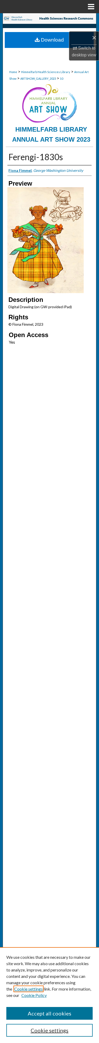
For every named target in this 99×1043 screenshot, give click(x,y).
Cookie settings (28, 988)
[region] (49, 995)
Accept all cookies (49, 1013)
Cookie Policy (34, 995)
